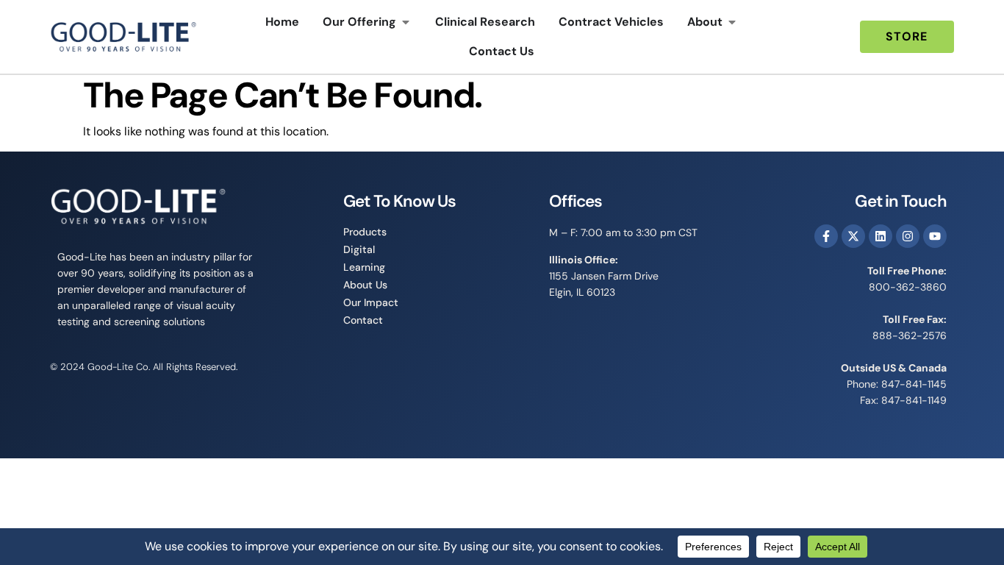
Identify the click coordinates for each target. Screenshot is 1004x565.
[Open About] (732, 22)
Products (365, 231)
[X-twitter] (853, 236)
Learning (364, 267)
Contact (363, 320)
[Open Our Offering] (406, 22)
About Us (365, 284)
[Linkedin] (880, 236)
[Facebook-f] (826, 236)
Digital (359, 249)
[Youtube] (935, 236)
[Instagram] (907, 236)
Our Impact (370, 302)
